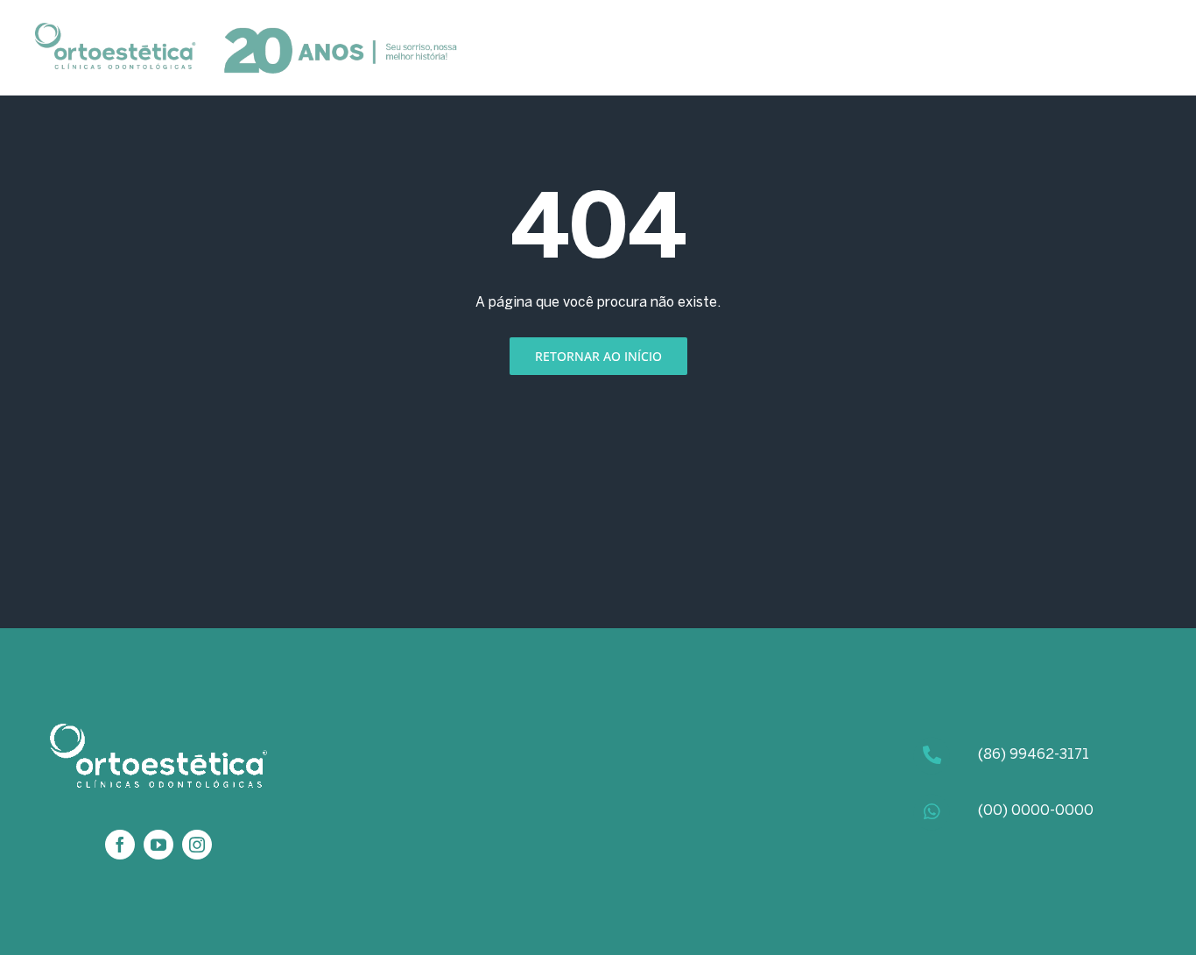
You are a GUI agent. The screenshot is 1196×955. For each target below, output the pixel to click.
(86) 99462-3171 (1033, 754)
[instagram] (197, 845)
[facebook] (120, 845)
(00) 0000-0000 (1036, 810)
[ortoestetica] (247, 29)
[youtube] (158, 845)
